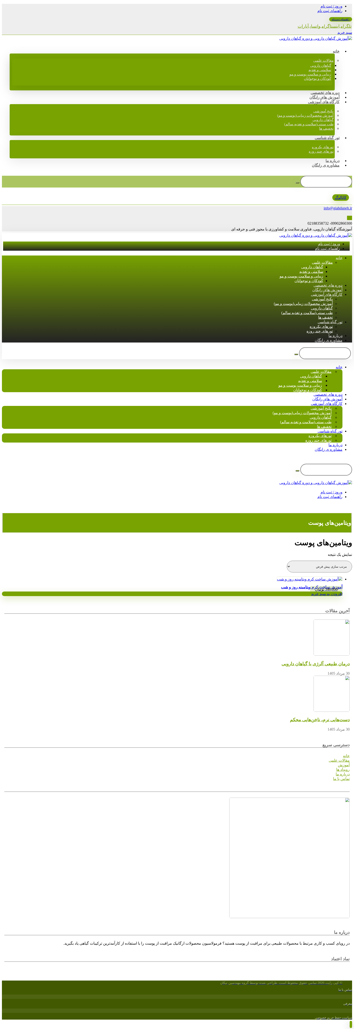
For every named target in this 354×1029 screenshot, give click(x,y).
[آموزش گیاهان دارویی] (315, 38)
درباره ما (343, 774)
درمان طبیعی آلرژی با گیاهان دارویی (316, 663)
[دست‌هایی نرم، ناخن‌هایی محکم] (332, 710)
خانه (346, 756)
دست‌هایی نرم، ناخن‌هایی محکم (320, 719)
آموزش (344, 765)
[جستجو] (297, 182)
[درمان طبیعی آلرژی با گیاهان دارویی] (332, 654)
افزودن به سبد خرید (326, 594)
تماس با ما (341, 779)
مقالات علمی (339, 760)
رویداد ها (343, 769)
